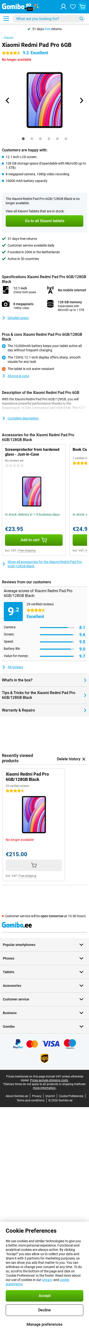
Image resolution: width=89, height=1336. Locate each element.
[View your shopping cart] (82, 6)
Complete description (23, 418)
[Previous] (8, 100)
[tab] (23, 138)
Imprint (50, 1096)
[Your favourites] (73, 6)
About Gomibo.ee (17, 1096)
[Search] (81, 18)
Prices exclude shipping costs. (49, 1080)
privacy (47, 1280)
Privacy (37, 1096)
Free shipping (27, 550)
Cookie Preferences (71, 1096)
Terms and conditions (30, 1100)
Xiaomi (8, 37)
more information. (44, 1088)
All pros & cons (18, 376)
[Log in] (63, 6)
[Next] (81, 100)
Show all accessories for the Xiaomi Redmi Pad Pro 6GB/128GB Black (45, 564)
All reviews (15, 667)
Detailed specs (18, 318)
